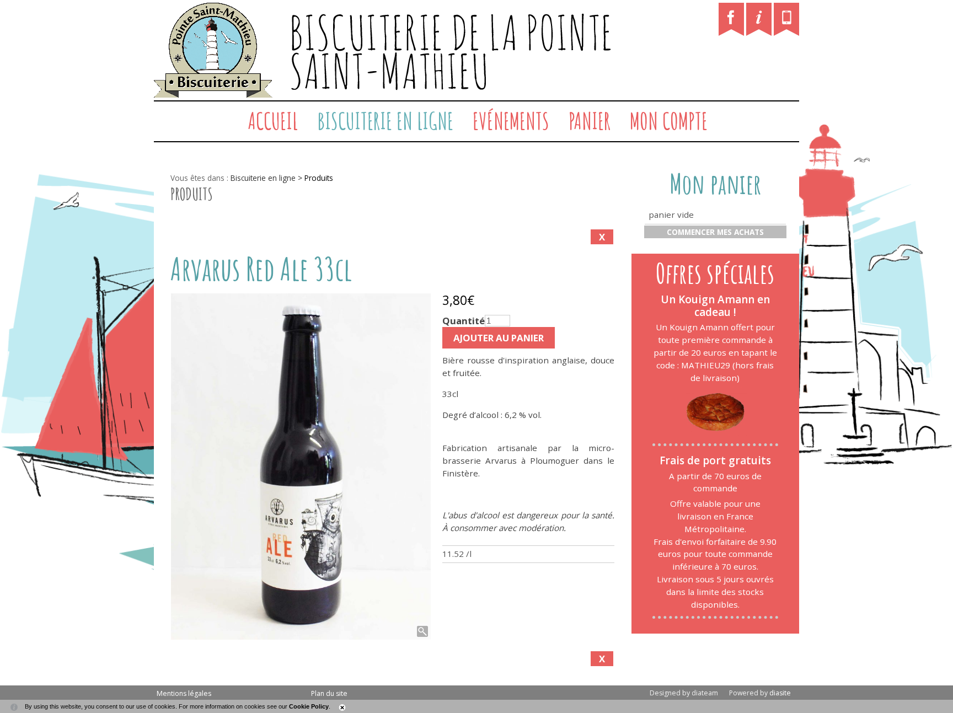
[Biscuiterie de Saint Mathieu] (174, 121)
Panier (590, 120)
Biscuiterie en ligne (385, 120)
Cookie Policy (309, 706)
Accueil (273, 120)
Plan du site (329, 693)
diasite (780, 693)
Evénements (511, 120)
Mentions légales (184, 693)
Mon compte (669, 120)
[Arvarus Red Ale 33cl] (300, 466)
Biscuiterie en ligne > (267, 178)
